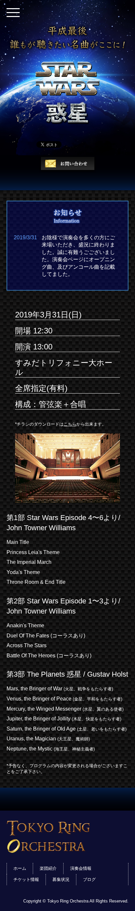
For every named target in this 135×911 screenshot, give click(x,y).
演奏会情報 (80, 868)
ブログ (89, 879)
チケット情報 (26, 879)
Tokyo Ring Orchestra (67, 836)
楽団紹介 (48, 868)
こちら (70, 424)
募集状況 (60, 879)
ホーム (19, 868)
